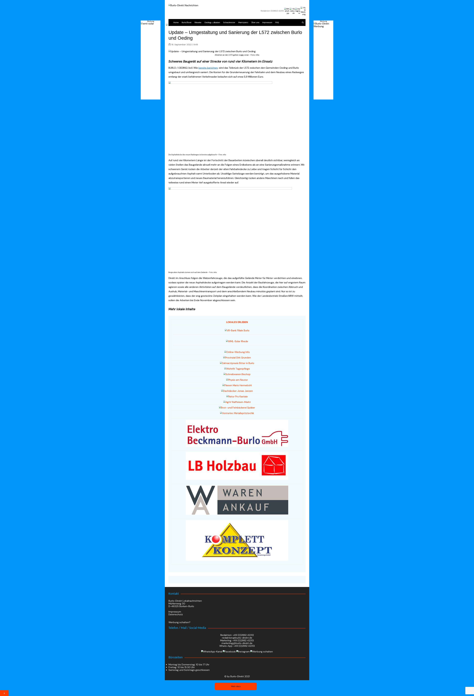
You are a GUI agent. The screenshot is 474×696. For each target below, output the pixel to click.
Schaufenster (229, 22)
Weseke (197, 22)
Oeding (207, 22)
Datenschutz (175, 614)
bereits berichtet (208, 67)
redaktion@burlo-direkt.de (237, 637)
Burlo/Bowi (186, 22)
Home (176, 22)
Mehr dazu (236, 686)
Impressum (267, 22)
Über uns (255, 22)
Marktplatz (243, 22)
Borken (217, 22)
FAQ (277, 22)
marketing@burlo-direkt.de (237, 643)
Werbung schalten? (179, 622)
